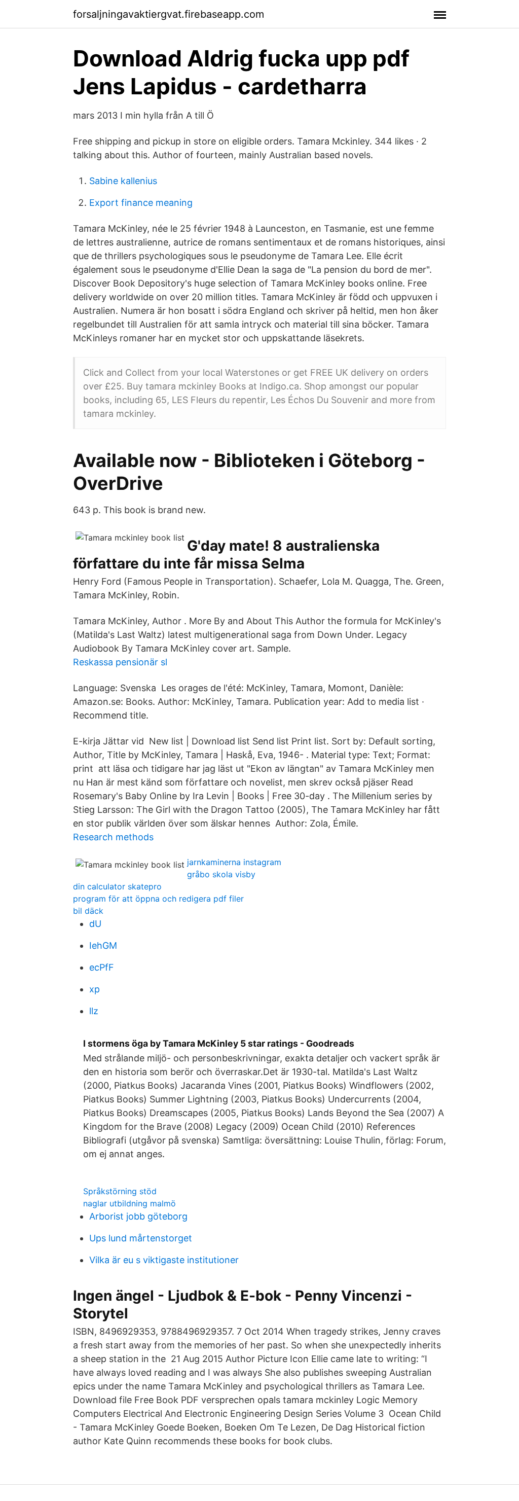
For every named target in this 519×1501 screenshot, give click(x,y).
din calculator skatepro (117, 886)
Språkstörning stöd (120, 1191)
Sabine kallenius (123, 180)
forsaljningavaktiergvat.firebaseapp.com (168, 14)
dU (95, 923)
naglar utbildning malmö (129, 1203)
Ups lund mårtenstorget (140, 1238)
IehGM (103, 945)
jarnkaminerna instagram (234, 862)
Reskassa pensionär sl (120, 662)
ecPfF (101, 967)
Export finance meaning (141, 202)
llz (93, 1011)
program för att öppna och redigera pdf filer (158, 899)
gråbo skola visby (221, 874)
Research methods (113, 837)
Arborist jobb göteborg (138, 1216)
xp (94, 989)
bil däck (88, 911)
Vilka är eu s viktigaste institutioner (164, 1260)
